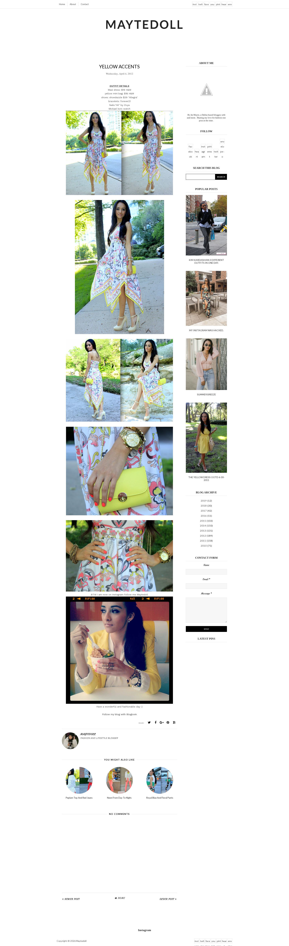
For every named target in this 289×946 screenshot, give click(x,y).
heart (224, 5)
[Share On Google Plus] (161, 722)
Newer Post (72, 899)
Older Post (167, 899)
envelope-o (230, 5)
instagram (194, 5)
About (73, 4)
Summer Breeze (206, 394)
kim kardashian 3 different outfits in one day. (206, 261)
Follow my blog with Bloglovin (119, 714)
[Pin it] (168, 722)
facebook (206, 5)
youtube (212, 5)
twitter (200, 5)
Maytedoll (81, 940)
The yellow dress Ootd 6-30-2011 (206, 478)
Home (62, 4)
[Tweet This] (149, 722)
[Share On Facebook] (155, 722)
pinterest (218, 5)
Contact (85, 4)
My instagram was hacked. (206, 330)
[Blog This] (174, 722)
